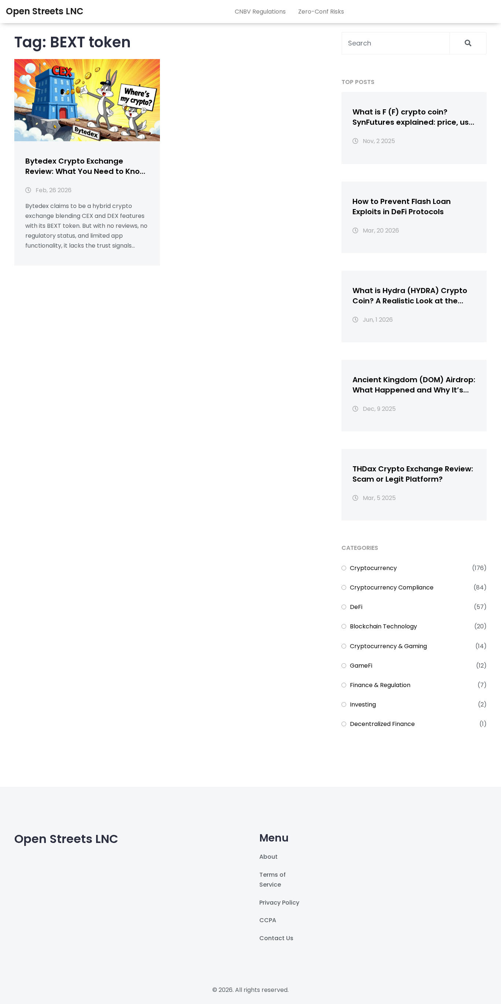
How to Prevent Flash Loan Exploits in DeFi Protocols (401, 206)
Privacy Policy (279, 902)
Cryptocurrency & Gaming (388, 646)
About (268, 857)
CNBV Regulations (260, 11)
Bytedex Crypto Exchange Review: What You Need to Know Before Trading (85, 166)
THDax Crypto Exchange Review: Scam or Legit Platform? (412, 474)
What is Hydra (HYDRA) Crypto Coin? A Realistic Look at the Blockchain (409, 295)
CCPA (267, 920)
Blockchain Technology (383, 626)
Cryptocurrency (373, 568)
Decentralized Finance (382, 724)
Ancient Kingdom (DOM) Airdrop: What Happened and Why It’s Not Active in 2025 (413, 385)
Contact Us (276, 938)
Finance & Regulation (380, 685)
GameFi (361, 665)
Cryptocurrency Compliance (392, 587)
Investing (363, 704)
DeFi (356, 607)
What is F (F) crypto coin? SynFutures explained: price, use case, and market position (412, 117)
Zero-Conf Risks (321, 11)
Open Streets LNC (45, 11)
